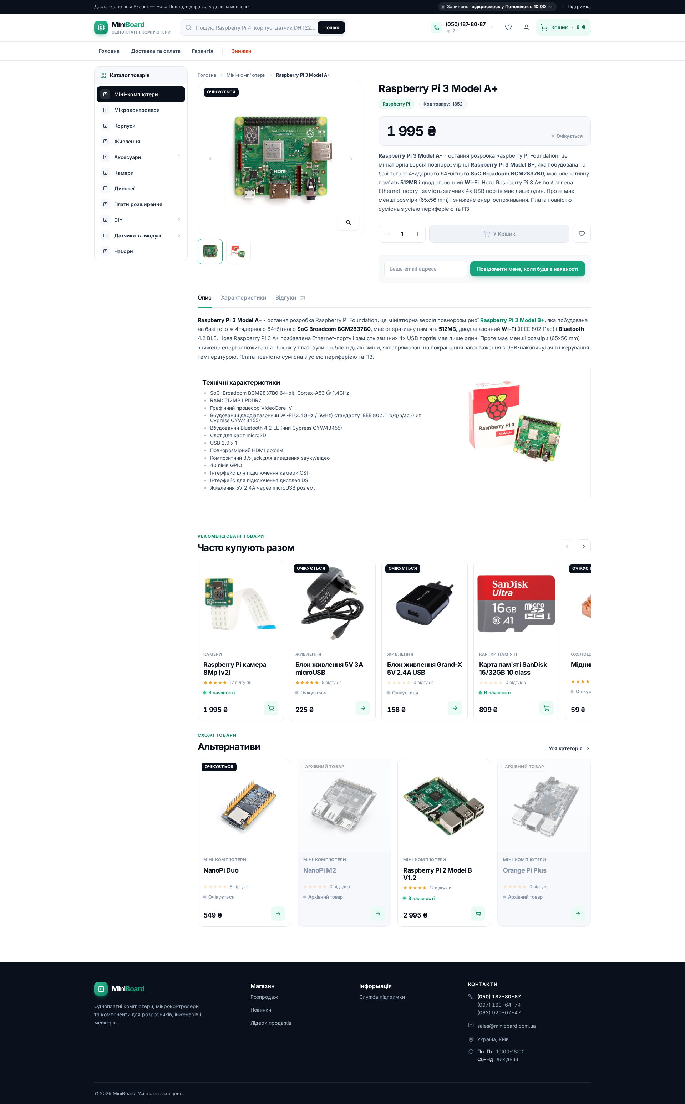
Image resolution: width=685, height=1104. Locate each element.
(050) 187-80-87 (499, 996)
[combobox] (256, 27)
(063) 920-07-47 (499, 1013)
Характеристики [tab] (243, 297)
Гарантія (202, 51)
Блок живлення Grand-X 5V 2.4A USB (424, 668)
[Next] (584, 546)
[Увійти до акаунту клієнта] (526, 27)
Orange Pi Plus (525, 870)
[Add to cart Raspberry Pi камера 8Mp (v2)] (271, 708)
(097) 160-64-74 (499, 1005)
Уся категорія (566, 748)
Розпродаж (264, 997)
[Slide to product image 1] (210, 251)
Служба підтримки (382, 997)
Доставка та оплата (156, 51)
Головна (109, 51)
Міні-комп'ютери (246, 75)
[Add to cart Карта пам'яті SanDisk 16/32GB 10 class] (546, 708)
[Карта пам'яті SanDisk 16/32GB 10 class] (516, 603)
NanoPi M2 (319, 870)
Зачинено (496, 6)
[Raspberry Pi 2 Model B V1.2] (444, 805)
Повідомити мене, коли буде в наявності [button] (527, 269)
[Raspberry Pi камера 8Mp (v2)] (241, 603)
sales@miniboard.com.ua (506, 1026)
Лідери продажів (270, 1023)
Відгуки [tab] (290, 297)
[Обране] (508, 27)
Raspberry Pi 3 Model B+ (503, 164)
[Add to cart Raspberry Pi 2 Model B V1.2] (478, 913)
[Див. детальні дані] (363, 708)
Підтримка (579, 6)
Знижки (242, 51)
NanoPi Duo (220, 870)
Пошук (331, 27)
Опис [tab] (205, 297)
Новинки (260, 1010)
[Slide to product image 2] (238, 251)
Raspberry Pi (396, 104)
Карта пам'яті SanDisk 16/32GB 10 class (513, 668)
